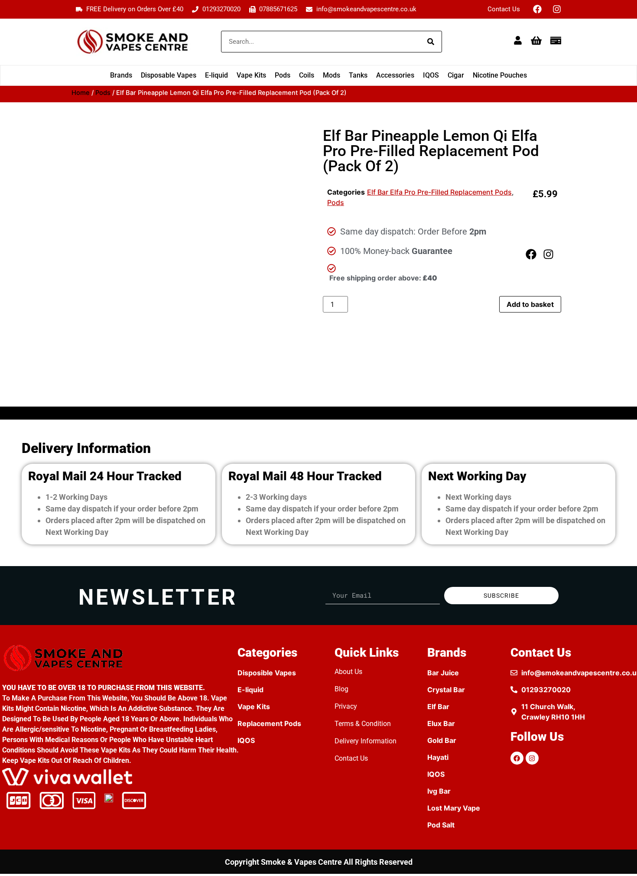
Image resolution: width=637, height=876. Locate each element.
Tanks (358, 75)
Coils (306, 75)
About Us (348, 672)
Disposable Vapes (168, 75)
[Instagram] (557, 9)
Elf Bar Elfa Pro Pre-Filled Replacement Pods (439, 192)
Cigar (456, 75)
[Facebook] (537, 9)
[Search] (431, 41)
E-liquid (216, 75)
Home (81, 93)
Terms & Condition (363, 724)
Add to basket (530, 304)
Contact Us (504, 9)
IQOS (431, 75)
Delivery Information (365, 741)
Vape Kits (251, 75)
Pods (282, 75)
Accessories (395, 75)
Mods (331, 75)
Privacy (346, 706)
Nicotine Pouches (500, 75)
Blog (341, 689)
